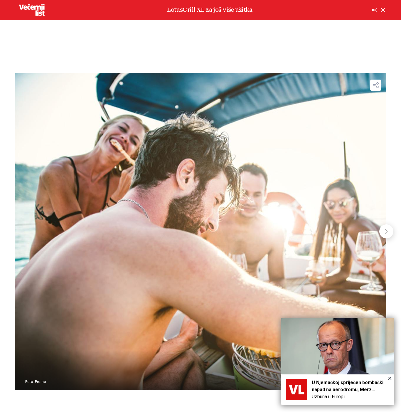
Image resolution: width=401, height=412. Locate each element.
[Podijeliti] (374, 10)
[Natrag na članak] (382, 10)
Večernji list (32, 10)
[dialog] (337, 361)
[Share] (375, 85)
